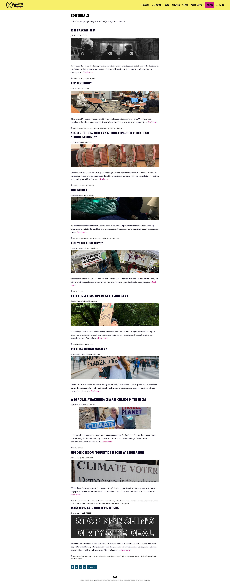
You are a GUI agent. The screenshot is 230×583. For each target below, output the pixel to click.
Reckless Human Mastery (89, 349)
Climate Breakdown (90, 238)
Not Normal (80, 190)
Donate (210, 5)
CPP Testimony (81, 83)
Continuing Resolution (80, 556)
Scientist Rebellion (110, 128)
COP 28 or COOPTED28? (89, 243)
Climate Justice (84, 344)
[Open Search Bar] (216, 5)
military (75, 185)
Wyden (79, 559)
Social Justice (115, 503)
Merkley (98, 503)
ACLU (75, 501)
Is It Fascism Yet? (83, 30)
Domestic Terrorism (136, 501)
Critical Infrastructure (122, 501)
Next (91, 567)
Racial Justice (106, 503)
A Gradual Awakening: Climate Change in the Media (110, 400)
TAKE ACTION (156, 5)
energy (91, 556)
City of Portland (78, 78)
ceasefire (76, 344)
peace (91, 344)
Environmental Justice (151, 501)
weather (117, 238)
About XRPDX (196, 5)
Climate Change (103, 238)
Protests (81, 291)
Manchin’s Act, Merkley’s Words (95, 508)
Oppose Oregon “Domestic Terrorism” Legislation (107, 453)
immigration (91, 78)
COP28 (75, 291)
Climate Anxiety (78, 238)
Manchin (142, 556)
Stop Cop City (124, 503)
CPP (74, 128)
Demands (145, 5)
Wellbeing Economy (180, 5)
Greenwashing (81, 128)
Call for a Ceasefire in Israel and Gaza (101, 296)
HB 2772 (80, 503)
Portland (111, 238)
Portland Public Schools (86, 185)
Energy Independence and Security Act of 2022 (109, 556)
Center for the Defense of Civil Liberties (91, 501)
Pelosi (154, 556)
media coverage (78, 448)
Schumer (74, 559)
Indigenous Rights (89, 503)
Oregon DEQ (98, 128)
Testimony (119, 128)
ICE (85, 78)
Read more (88, 72)
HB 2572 (73, 503)
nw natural (90, 128)
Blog (167, 5)
